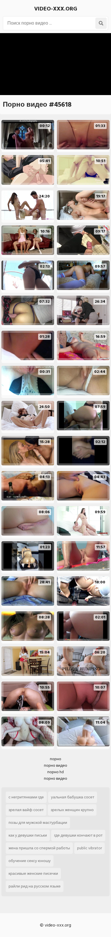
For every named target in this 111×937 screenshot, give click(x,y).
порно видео (55, 765)
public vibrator (89, 848)
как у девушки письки (28, 835)
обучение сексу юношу (30, 861)
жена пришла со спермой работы (39, 848)
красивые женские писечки (33, 873)
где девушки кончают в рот (78, 835)
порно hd (55, 772)
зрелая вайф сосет (26, 810)
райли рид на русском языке (35, 886)
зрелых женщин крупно (72, 810)
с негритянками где (26, 797)
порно (55, 759)
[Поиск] (101, 23)
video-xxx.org (55, 8)
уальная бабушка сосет (72, 797)
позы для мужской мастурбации (38, 822)
